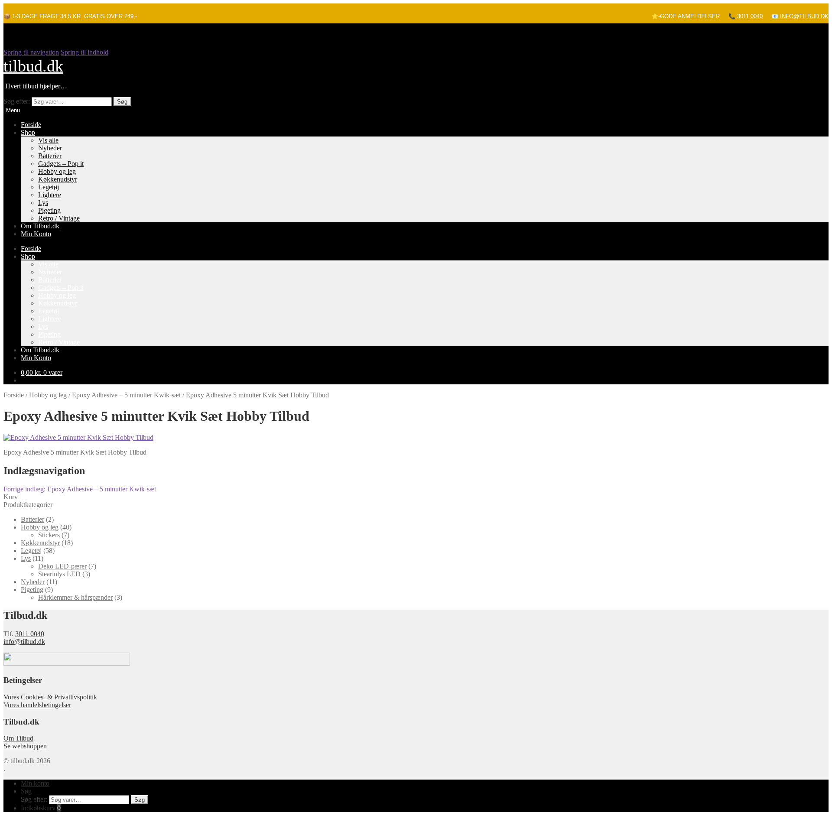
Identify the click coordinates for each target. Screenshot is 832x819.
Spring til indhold (84, 52)
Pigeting (49, 210)
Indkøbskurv (41, 808)
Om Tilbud (18, 738)
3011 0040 (29, 633)
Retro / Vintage (59, 218)
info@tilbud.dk (24, 641)
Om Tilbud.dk (40, 226)
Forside (31, 124)
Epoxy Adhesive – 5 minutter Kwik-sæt (126, 395)
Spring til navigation (31, 52)
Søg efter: (16, 101)
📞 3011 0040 (745, 16)
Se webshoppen (25, 746)
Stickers (49, 535)
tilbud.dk (33, 66)
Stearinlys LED (59, 574)
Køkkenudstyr (57, 179)
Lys (43, 202)
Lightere (49, 194)
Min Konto (36, 233)
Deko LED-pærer (62, 566)
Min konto (35, 783)
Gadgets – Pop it (61, 163)
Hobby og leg (57, 171)
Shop (28, 132)
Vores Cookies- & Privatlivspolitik (50, 697)
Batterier (50, 155)
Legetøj (48, 187)
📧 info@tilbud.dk (800, 16)
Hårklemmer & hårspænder (75, 597)
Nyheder (50, 148)
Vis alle (48, 140)
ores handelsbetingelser (39, 704)
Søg (122, 101)
